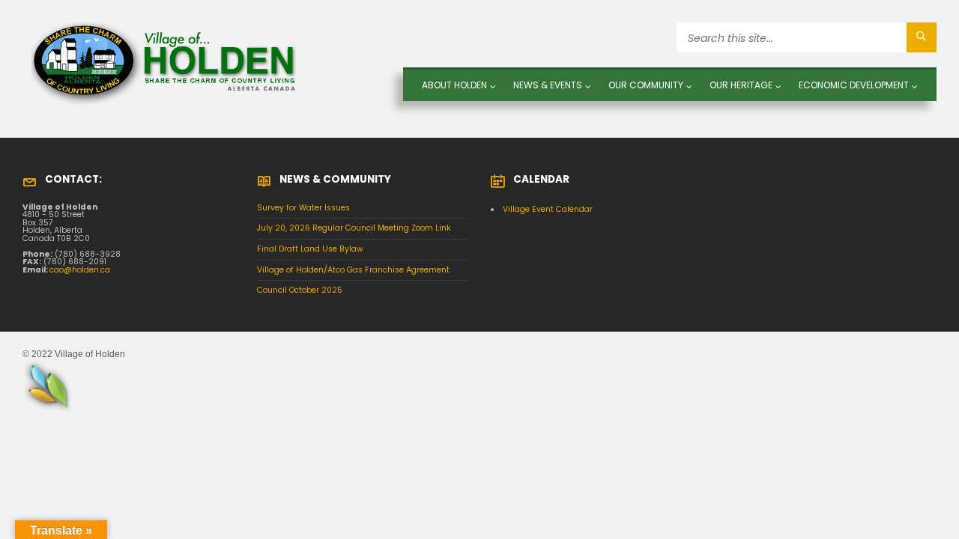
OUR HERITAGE (741, 85)
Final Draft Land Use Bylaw (310, 249)
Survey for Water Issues (303, 207)
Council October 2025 (299, 290)
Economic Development (854, 85)
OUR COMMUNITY (645, 85)
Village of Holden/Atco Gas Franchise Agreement (353, 269)
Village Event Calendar (548, 209)
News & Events (547, 85)
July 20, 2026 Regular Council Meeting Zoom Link (354, 228)
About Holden (454, 85)
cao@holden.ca (79, 269)
